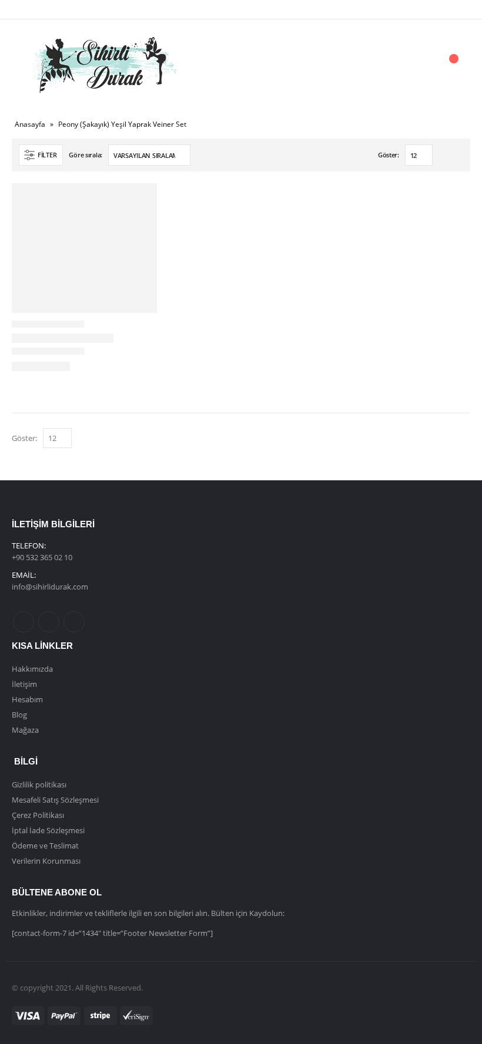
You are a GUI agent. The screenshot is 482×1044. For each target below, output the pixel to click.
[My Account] (387, 65)
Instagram (74, 621)
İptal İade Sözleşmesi (48, 830)
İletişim (24, 684)
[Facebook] (29, 9)
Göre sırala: (85, 154)
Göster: (388, 154)
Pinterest (48, 621)
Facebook (23, 621)
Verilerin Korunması (46, 861)
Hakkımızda (32, 669)
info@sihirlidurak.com (50, 586)
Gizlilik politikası (39, 784)
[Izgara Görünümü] (444, 155)
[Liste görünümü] (457, 155)
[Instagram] (68, 9)
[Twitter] (48, 9)
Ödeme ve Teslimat (45, 845)
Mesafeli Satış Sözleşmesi (55, 799)
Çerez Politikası (38, 815)
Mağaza (25, 730)
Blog (19, 714)
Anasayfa (30, 124)
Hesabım (27, 699)
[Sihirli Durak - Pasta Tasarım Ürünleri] (102, 65)
